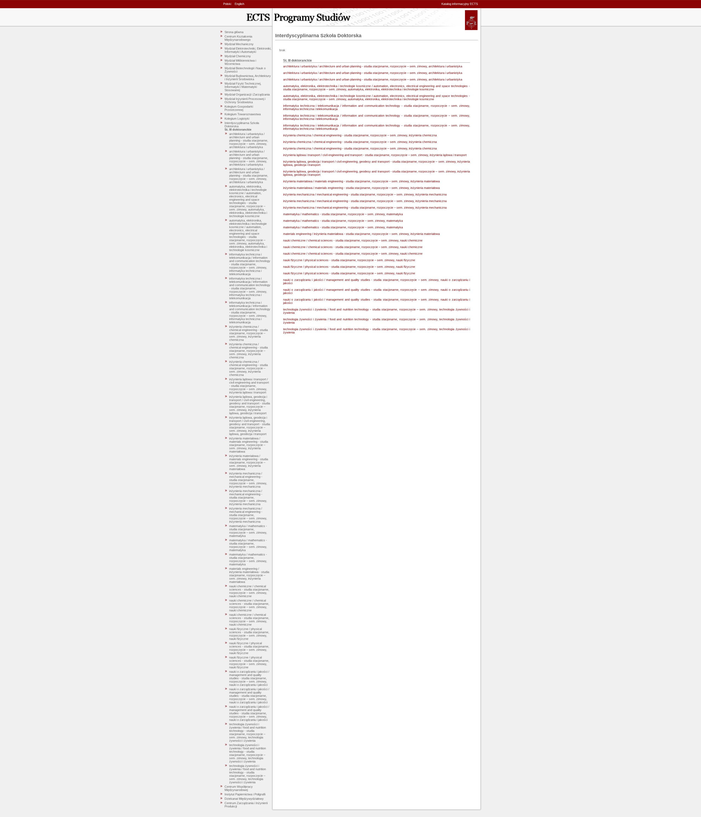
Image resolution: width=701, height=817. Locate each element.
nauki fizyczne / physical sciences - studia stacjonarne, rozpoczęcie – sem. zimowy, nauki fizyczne (249, 633)
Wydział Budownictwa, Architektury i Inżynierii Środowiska (248, 77)
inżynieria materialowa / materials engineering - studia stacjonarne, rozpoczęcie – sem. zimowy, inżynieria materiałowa (248, 445)
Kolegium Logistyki (237, 118)
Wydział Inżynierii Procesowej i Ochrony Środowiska (245, 100)
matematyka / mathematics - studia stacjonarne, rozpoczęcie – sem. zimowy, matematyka (248, 530)
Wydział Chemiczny (238, 56)
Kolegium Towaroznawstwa (243, 114)
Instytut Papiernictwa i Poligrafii (245, 794)
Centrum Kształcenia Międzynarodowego (238, 38)
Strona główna (234, 32)
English (239, 3)
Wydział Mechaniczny (239, 44)
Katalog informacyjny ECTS (459, 3)
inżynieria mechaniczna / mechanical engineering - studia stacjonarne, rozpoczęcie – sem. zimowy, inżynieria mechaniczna (248, 480)
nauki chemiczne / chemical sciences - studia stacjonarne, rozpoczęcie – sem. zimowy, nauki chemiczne (249, 591)
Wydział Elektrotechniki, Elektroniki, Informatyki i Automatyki (248, 50)
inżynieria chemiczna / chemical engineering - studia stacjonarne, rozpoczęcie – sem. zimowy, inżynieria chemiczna (248, 333)
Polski (227, 3)
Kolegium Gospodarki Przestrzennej (239, 108)
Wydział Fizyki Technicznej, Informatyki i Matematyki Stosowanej (243, 87)
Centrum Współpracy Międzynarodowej (239, 788)
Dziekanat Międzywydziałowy (244, 798)
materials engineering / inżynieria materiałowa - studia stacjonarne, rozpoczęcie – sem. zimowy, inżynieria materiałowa (249, 575)
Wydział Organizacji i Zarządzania (247, 94)
